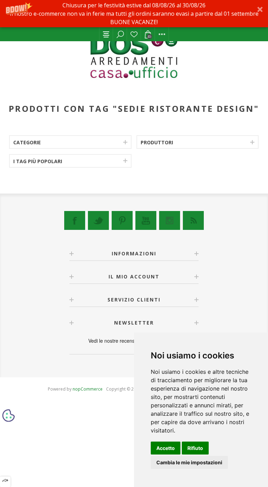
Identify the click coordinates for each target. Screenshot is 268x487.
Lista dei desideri (134, 34)
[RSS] (193, 220)
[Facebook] (74, 220)
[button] (134, 13)
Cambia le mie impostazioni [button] (189, 462)
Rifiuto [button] (195, 448)
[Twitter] (98, 220)
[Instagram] (169, 220)
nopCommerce (88, 389)
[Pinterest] (122, 220)
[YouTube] (145, 220)
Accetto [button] (165, 448)
